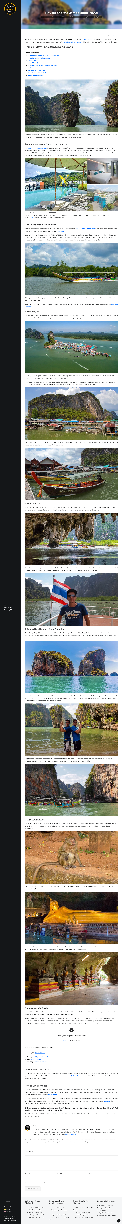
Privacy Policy (12, 1216)
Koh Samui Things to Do (35, 1207)
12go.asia (106, 1101)
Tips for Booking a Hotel (107, 1213)
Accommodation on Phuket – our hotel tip (43, 55)
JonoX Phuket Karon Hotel (37, 148)
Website (92, 1174)
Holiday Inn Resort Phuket (42, 1057)
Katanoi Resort (36, 1059)
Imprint (6, 1216)
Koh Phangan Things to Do (36, 1215)
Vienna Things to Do (82, 1215)
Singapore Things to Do (59, 1215)
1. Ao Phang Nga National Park (39, 58)
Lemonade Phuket (40, 1062)
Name (27, 1174)
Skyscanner (52, 1094)
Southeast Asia (81, 17)
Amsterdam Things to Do (84, 1217)
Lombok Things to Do (58, 1207)
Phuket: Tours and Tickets (37, 73)
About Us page (70, 1134)
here (31, 217)
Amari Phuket (40, 1053)
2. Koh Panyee (33, 60)
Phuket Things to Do (34, 1210)
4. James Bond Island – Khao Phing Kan (42, 65)
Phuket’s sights (86, 39)
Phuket (72, 17)
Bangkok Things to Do (34, 1212)
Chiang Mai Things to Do (35, 1217)
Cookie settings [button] (12, 1220)
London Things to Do (82, 1212)
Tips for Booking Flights (107, 1215)
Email (59, 1174)
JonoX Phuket (52, 212)
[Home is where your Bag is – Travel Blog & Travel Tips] (10, 9)
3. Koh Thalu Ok (33, 63)
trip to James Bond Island (71, 42)
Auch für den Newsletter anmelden (36, 1183)
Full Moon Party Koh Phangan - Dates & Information (105, 1208)
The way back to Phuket (36, 70)
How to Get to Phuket (36, 75)
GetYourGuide (76, 1076)
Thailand (90, 17)
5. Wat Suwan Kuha (35, 68)
